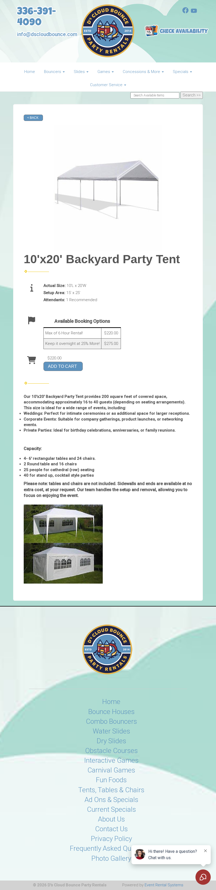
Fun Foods (111, 780)
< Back (32, 118)
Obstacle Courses (111, 751)
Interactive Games (111, 760)
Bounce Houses (111, 712)
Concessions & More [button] (142, 71)
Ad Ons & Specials (111, 800)
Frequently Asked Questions (111, 848)
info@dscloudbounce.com (47, 34)
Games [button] (104, 71)
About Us (111, 819)
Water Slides (111, 731)
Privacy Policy (111, 839)
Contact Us (111, 829)
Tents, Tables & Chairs (111, 790)
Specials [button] (181, 71)
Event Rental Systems (164, 885)
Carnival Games (111, 770)
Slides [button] (80, 71)
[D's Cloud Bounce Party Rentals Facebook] (185, 12)
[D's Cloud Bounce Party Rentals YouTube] (194, 12)
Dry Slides (111, 741)
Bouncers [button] (53, 71)
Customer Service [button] (107, 84)
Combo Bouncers (111, 721)
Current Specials (111, 809)
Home (29, 71)
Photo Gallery (111, 858)
